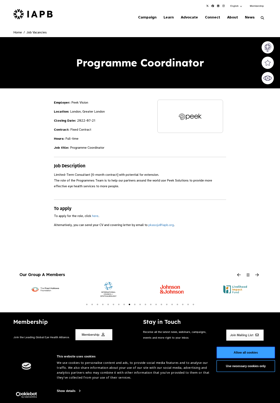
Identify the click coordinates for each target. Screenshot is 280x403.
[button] (236, 6)
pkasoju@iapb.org (161, 225)
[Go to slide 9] (129, 304)
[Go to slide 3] (97, 304)
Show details (66, 391)
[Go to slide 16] (167, 304)
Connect (212, 17)
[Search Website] (262, 18)
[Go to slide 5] (108, 304)
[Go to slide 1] (87, 304)
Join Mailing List (242, 335)
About (232, 17)
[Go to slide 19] (183, 304)
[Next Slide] (257, 275)
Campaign (147, 17)
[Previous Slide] (239, 275)
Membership (257, 6)
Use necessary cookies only (246, 366)
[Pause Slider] (248, 275)
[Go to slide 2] (92, 304)
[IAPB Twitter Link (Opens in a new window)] (207, 6)
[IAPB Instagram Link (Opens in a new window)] (223, 6)
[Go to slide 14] (156, 304)
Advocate (189, 17)
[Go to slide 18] (177, 304)
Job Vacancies (36, 32)
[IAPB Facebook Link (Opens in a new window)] (213, 6)
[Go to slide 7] (119, 304)
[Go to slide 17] (172, 304)
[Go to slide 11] (140, 304)
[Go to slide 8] (124, 304)
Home (17, 32)
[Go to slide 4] (103, 304)
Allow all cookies (246, 352)
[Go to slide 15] (161, 304)
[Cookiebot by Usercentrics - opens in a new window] (26, 395)
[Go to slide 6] (113, 304)
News (250, 17)
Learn (169, 17)
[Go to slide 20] (188, 304)
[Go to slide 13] (151, 304)
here (95, 216)
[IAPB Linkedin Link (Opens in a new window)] (218, 6)
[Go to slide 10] (135, 304)
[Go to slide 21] (193, 304)
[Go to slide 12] (145, 304)
